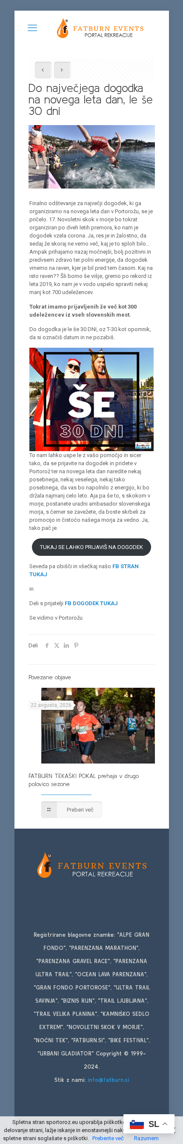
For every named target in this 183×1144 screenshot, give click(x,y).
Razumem (146, 1138)
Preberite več (108, 1138)
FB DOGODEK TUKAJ (91, 603)
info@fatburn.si (108, 1080)
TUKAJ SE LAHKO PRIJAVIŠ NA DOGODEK (91, 547)
